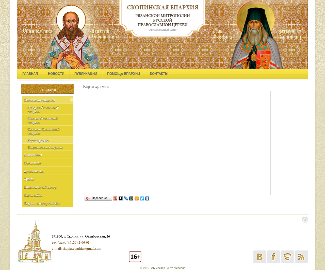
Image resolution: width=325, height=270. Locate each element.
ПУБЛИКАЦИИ (85, 74)
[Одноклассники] (136, 198)
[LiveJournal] (126, 198)
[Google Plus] (115, 198)
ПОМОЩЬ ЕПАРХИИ (123, 74)
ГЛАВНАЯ (30, 74)
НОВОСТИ (56, 74)
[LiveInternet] (120, 198)
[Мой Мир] (131, 198)
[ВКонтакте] (147, 198)
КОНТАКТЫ (159, 74)
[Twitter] (142, 198)
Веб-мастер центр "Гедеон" (167, 267)
